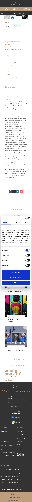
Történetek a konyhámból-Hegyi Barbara (16, 351)
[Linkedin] (26, 13)
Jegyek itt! (7, 92)
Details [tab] (16, 222)
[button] (2, 13)
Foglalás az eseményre (14, 365)
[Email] (21, 191)
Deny (16, 283)
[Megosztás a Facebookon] (10, 191)
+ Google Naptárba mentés (16, 209)
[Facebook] (20, 13)
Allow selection (16, 277)
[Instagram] (23, 13)
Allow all (16, 272)
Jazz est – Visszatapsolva (15, 291)
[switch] (27, 255)
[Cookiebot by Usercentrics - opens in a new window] (23, 218)
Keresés (7, 22)
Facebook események (17, 359)
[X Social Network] (14, 191)
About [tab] (26, 222)
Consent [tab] (5, 222)
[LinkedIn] (17, 191)
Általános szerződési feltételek (16, 500)
